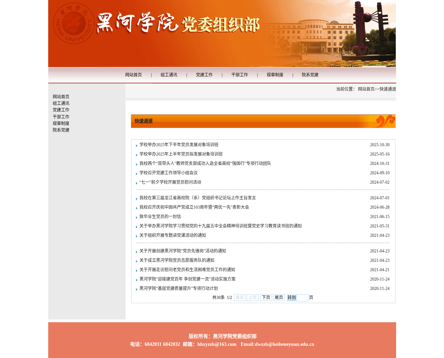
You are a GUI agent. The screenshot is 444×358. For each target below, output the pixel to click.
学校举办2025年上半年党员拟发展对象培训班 (181, 154)
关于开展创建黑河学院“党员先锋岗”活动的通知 (182, 251)
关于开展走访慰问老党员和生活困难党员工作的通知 (187, 269)
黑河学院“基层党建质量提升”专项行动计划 (178, 288)
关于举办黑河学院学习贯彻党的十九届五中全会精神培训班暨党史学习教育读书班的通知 (220, 226)
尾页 (279, 297)
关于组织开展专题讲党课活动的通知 (172, 235)
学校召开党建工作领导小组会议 (168, 172)
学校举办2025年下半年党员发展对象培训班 (179, 144)
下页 (266, 297)
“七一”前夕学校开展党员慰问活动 (170, 182)
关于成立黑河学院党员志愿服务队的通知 (176, 260)
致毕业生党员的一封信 (160, 216)
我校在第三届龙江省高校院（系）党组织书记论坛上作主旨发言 (197, 197)
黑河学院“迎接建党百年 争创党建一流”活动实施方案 (187, 279)
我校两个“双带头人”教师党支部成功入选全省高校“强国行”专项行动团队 (205, 163)
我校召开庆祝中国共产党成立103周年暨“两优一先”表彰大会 (194, 207)
